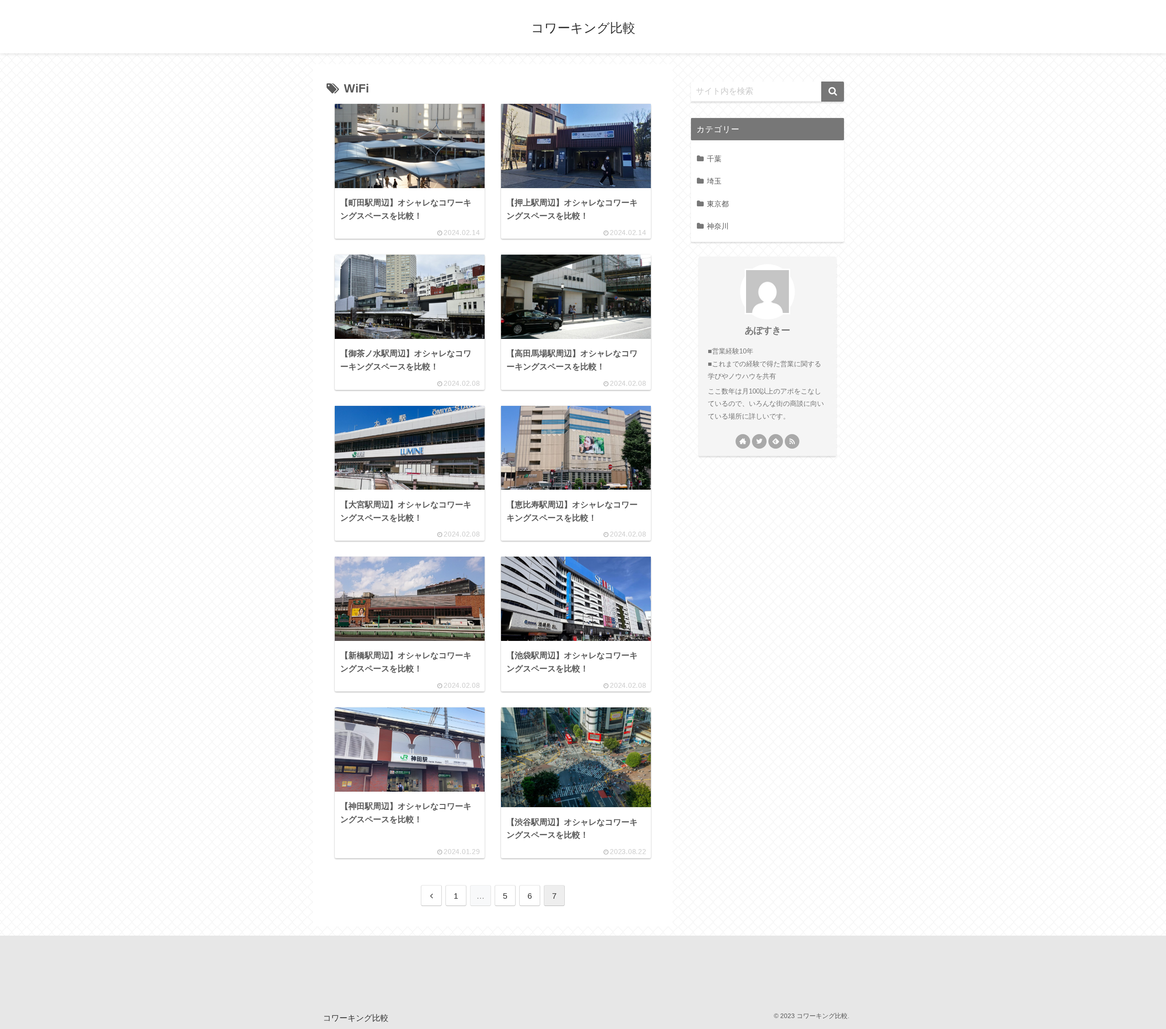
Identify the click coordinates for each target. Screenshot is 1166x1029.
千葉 (714, 158)
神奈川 (718, 226)
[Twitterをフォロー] (759, 441)
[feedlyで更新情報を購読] (775, 441)
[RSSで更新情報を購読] (792, 441)
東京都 (718, 204)
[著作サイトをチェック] (743, 441)
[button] (832, 92)
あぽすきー (767, 330)
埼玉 (714, 181)
